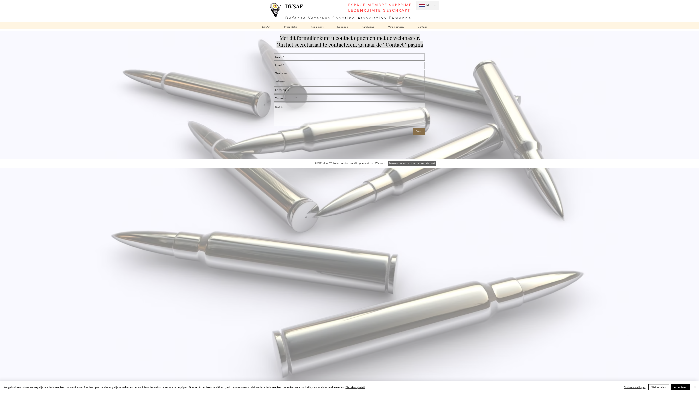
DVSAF (294, 6)
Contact (395, 44)
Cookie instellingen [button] (634, 387)
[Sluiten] (694, 387)
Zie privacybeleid (355, 387)
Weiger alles (658, 387)
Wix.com (380, 163)
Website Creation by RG (343, 163)
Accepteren (680, 387)
